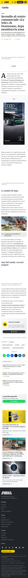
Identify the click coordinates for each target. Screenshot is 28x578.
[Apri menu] (2, 2)
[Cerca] (13, 2)
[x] (9, 547)
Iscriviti (15, 331)
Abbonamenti (4, 526)
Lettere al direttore (6, 524)
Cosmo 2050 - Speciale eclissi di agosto (13, 476)
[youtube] (16, 547)
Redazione (4, 537)
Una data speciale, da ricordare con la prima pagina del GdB (13, 426)
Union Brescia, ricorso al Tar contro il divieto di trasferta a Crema (14, 365)
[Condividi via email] (23, 355)
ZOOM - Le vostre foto (7, 522)
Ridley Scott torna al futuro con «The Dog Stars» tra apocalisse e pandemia (13, 382)
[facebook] (2, 547)
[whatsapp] (13, 547)
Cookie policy (4, 563)
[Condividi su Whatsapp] (4, 355)
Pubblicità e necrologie (7, 539)
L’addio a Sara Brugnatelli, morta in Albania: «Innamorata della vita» (13, 373)
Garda (2, 13)
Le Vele (17, 345)
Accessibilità (11, 563)
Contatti (3, 535)
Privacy (18, 561)
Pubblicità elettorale (19, 563)
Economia (3, 506)
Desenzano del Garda (18, 347)
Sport (2, 509)
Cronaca (3, 504)
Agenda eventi (5, 519)
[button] (14, 223)
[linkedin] (23, 547)
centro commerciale (7, 345)
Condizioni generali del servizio (8, 561)
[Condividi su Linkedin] (19, 355)
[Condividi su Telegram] (8, 355)
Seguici (15, 401)
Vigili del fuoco (6, 347)
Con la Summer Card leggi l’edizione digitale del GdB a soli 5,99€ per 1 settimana (13, 454)
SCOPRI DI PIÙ (6, 434)
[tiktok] (19, 547)
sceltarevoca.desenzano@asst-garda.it (12, 305)
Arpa (23, 345)
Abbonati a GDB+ (7, 551)
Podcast (3, 517)
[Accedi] (25, 2)
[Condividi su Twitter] (16, 355)
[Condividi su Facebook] (12, 355)
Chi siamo (3, 533)
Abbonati (20, 2)
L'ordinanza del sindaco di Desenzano (12, 234)
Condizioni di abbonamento (7, 559)
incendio (11, 342)
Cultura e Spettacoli (6, 511)
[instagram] (6, 547)
